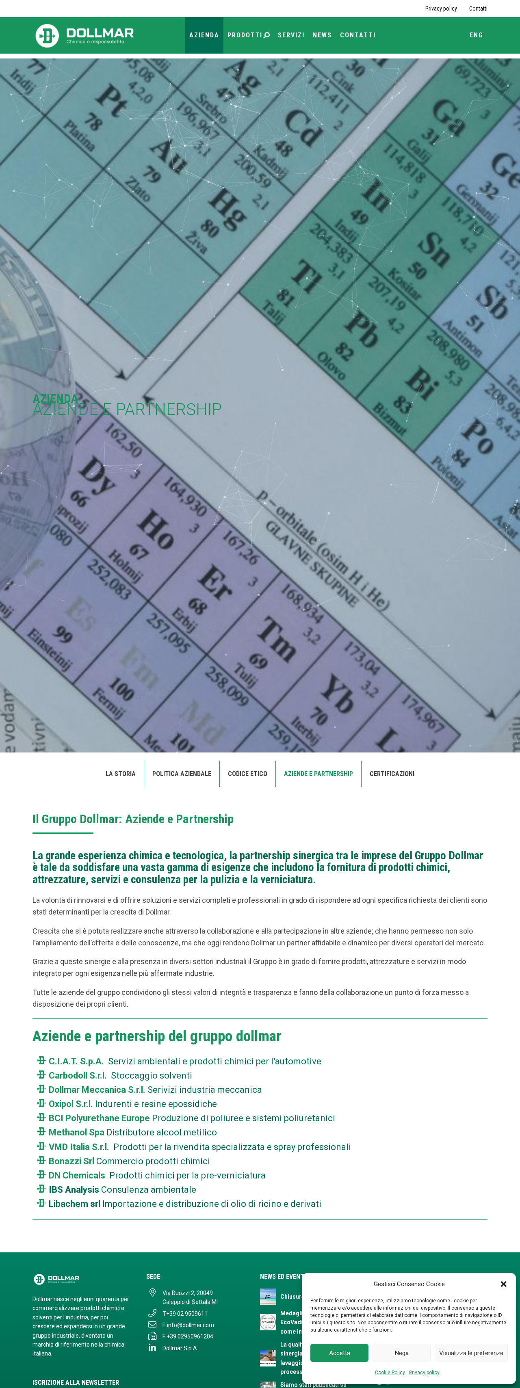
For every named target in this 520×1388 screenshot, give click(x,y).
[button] (504, 1284)
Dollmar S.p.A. (180, 1348)
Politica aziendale (181, 774)
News (322, 35)
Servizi (291, 35)
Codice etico (247, 774)
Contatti (478, 8)
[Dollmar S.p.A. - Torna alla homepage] (81, 1279)
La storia (121, 774)
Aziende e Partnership (318, 774)
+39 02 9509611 (187, 1313)
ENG (476, 35)
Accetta (339, 1353)
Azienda (204, 35)
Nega (402, 1353)
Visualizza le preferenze (471, 1353)
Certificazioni (392, 774)
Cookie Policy (390, 1372)
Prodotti (245, 35)
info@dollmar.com (190, 1325)
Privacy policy (424, 1372)
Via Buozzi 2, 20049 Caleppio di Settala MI (190, 1297)
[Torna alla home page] (85, 35)
